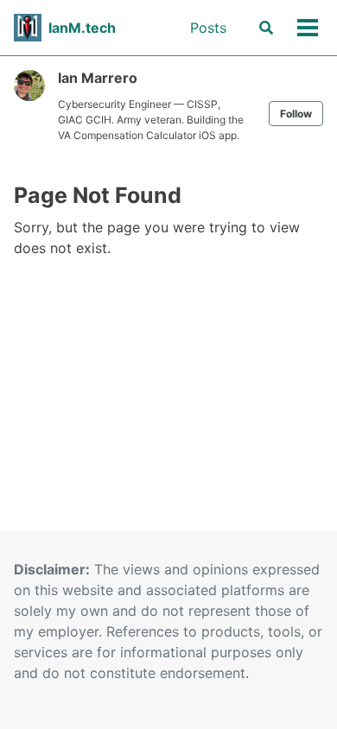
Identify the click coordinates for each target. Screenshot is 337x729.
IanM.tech (82, 27)
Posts (208, 27)
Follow (296, 113)
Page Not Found (97, 195)
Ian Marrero (97, 77)
